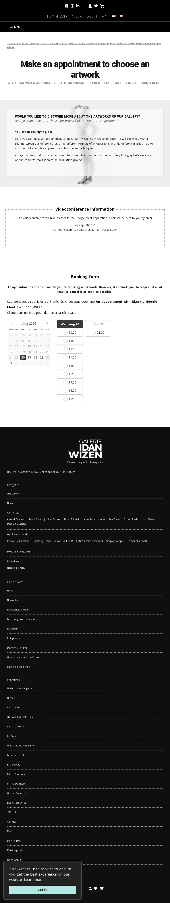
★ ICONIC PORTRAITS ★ (20, 745)
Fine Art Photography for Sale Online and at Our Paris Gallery (41, 471)
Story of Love (14, 840)
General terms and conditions (23, 657)
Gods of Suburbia (16, 793)
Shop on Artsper (115, 541)
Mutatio (11, 831)
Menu (17, 27)
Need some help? (16, 567)
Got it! (42, 889)
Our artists (13, 512)
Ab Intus (11, 821)
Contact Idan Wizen (70, 43)
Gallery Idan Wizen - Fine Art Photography (31, 43)
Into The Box (14, 707)
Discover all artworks (137, 541)
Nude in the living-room (20, 688)
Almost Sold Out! (63, 541)
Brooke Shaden (131, 519)
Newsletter (12, 600)
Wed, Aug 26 (70, 324)
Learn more (34, 879)
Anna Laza (89, 519)
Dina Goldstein (72, 519)
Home (10, 590)
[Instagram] (72, 6)
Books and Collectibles (18, 551)
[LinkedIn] (81, 6)
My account (13, 628)
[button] (29, 323)
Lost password (14, 638)
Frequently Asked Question (21, 619)
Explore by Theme (42, 541)
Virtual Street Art (16, 726)
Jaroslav (101, 519)
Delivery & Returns (17, 647)
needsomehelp (94, 43)
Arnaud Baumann (16, 519)
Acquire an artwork (17, 534)
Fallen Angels (14, 859)
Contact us (13, 561)
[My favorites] (96, 6)
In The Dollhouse (16, 783)
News (10, 503)
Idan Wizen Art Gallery (77, 15)
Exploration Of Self (17, 802)
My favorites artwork (18, 609)
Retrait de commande (18, 666)
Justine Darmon (52, 519)
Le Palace (12, 736)
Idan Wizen (149, 519)
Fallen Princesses (16, 774)
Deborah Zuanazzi (17, 523)
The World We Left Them (20, 717)
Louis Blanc (35, 519)
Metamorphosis (15, 850)
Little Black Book (16, 755)
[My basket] (102, 6)
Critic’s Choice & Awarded (89, 541)
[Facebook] (67, 6)
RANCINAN (114, 519)
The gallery (13, 493)
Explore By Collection (18, 541)
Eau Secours (13, 764)
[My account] (90, 6)
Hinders (11, 698)
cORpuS (11, 812)
